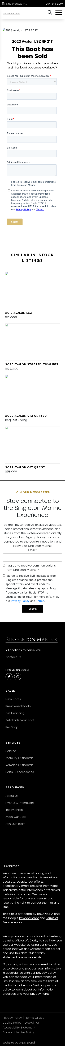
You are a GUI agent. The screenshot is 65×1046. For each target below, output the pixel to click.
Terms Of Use (34, 1017)
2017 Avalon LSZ (18, 312)
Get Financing (15, 713)
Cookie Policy (12, 1022)
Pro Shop (12, 727)
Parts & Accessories (20, 772)
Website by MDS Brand (19, 1042)
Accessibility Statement (19, 1027)
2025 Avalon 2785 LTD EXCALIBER (32, 364)
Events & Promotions (20, 802)
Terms (40, 601)
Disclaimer (32, 1022)
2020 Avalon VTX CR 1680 (26, 415)
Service (11, 750)
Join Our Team (15, 823)
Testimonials (14, 809)
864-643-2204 (54, 3)
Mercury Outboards (19, 758)
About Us (12, 795)
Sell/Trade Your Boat (20, 720)
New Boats (13, 699)
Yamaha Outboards (19, 765)
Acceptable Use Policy (19, 1032)
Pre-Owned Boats (18, 706)
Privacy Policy (20, 601)
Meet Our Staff (16, 816)
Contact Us (13, 657)
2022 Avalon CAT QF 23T (25, 467)
